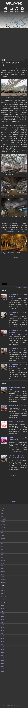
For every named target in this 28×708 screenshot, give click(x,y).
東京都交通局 (4, 519)
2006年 (2, 660)
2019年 (2, 625)
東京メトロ (3, 538)
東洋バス (3, 588)
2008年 (2, 655)
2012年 (2, 644)
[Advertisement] (14, 43)
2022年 (2, 616)
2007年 (2, 658)
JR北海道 (3, 571)
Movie (22, 9)
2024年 (2, 611)
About (5, 9)
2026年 (2, 605)
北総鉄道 (3, 521)
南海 (2, 552)
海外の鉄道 (20, 287)
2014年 (2, 638)
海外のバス (3, 596)
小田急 (2, 535)
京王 (2, 532)
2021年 (2, 619)
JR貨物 (2, 577)
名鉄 (2, 546)
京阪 (2, 549)
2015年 (2, 636)
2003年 (2, 669)
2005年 (2, 663)
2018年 (2, 627)
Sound (16, 9)
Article (11, 9)
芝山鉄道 (3, 527)
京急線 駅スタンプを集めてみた (16, 421)
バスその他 (3, 599)
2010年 (2, 649)
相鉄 (2, 543)
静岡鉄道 (3, 560)
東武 (2, 541)
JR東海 (2, 566)
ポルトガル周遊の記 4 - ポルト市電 (17, 348)
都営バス (3, 593)
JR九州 (2, 574)
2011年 (2, 647)
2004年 (2, 666)
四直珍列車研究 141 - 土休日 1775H (17, 405)
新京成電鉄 (3, 524)
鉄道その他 (3, 582)
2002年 (2, 671)
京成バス (3, 590)
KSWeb (14, 3)
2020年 (2, 622)
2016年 (2, 633)
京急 (2, 516)
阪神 (2, 557)
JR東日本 (3, 563)
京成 (2, 513)
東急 (2, 530)
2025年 (2, 608)
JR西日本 (3, 568)
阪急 (2, 555)
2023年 (2, 613)
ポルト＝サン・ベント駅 (17, 72)
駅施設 (25, 287)
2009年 (2, 652)
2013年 (2, 641)
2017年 (2, 630)
